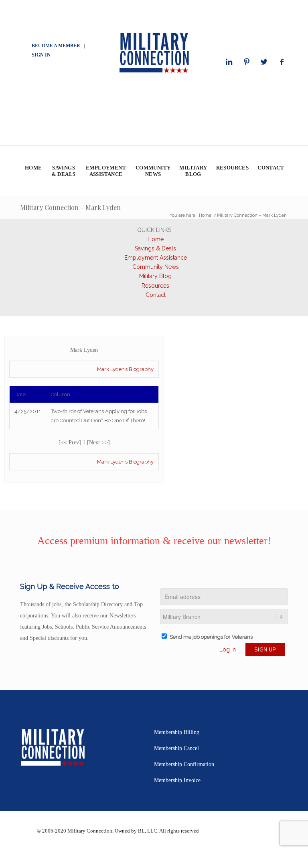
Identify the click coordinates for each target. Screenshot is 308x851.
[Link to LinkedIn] (229, 62)
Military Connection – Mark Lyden (70, 207)
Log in (227, 649)
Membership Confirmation (184, 764)
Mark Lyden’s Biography (125, 369)
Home (156, 239)
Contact (156, 295)
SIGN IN (41, 55)
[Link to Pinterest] (247, 62)
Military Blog (155, 276)
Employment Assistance (155, 257)
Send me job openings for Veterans (211, 637)
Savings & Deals (155, 248)
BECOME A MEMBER (56, 45)
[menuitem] (33, 171)
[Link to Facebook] (282, 62)
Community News (155, 267)
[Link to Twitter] (264, 62)
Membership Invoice (177, 780)
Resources (155, 285)
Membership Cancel (176, 748)
